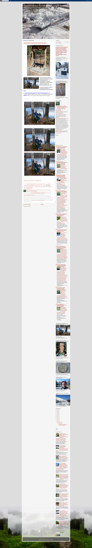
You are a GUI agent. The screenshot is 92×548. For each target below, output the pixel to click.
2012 (58, 418)
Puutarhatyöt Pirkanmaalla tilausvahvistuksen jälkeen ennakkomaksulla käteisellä (61, 265)
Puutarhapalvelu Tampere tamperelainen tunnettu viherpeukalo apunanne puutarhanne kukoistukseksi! (61, 288)
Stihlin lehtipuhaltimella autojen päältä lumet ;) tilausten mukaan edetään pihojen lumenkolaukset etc (64, 457)
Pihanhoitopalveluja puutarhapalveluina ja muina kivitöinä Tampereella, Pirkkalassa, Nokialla (61, 305)
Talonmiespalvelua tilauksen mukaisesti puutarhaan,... (62, 425)
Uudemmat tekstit (27, 204)
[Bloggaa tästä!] (46, 185)
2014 (58, 417)
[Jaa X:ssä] (47, 185)
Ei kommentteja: (40, 185)
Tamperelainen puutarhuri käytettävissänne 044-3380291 (62, 191)
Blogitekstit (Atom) (28, 206)
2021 (58, 414)
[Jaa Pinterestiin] (49, 185)
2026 (58, 409)
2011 (58, 419)
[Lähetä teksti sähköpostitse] (44, 185)
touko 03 (59, 423)
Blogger (52, 539)
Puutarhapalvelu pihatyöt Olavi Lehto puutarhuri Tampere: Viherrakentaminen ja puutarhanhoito (62, 215)
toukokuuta (59, 422)
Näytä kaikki (67, 321)
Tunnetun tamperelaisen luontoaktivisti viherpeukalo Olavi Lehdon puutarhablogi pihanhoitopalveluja (61, 247)
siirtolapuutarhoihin (43, 186)
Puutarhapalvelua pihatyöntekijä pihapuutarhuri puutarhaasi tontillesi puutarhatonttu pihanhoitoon (62, 147)
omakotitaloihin (30, 186)
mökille (27, 186)
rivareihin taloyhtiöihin (36, 186)
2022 (58, 413)
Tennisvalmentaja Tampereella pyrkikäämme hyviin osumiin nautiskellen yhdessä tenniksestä (62, 230)
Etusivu (42, 204)
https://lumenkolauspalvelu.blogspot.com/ (30, 195)
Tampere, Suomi (29, 188)
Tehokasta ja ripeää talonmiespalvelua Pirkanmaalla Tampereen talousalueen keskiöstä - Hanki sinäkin (62, 162)
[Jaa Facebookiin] (48, 185)
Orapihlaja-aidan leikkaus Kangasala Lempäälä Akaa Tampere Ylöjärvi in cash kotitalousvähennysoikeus (61, 176)
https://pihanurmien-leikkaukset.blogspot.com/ (39, 200)
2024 (58, 412)
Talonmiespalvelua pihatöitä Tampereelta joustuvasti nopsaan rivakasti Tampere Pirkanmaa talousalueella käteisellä (62, 107)
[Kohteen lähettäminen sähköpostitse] (45, 185)
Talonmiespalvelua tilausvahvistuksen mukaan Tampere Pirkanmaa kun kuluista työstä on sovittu (45, 7)
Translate (60, 43)
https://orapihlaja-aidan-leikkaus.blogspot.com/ (38, 193)
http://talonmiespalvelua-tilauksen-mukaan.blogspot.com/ (32, 180)
